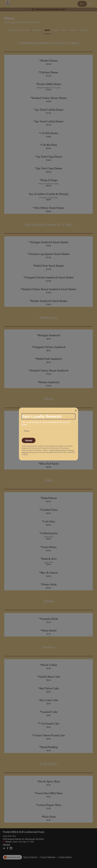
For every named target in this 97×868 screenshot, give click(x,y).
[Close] (75, 410)
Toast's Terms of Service (58, 450)
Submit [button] (28, 440)
